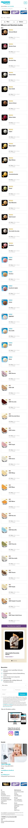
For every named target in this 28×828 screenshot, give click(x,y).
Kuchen (15, 793)
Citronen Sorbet (12, 74)
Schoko (10, 302)
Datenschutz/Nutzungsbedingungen (8, 821)
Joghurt (10, 131)
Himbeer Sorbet (12, 117)
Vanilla (10, 345)
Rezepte (15, 807)
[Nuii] (6, 12)
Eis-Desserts (3, 794)
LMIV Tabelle (16, 806)
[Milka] (15, 12)
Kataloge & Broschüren (18, 804)
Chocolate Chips (12, 60)
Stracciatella (11, 330)
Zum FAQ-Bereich (5, 774)
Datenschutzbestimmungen (7, 706)
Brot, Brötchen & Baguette (6, 799)
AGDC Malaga (12, 473)
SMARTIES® (11, 316)
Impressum (3, 818)
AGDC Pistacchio (12, 544)
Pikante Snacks (4, 803)
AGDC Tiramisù (12, 572)
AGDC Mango (12, 487)
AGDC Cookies (12, 430)
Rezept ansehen (9, 656)
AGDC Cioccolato (12, 401)
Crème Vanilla (12, 88)
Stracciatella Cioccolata (14, 231)
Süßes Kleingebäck (18, 795)
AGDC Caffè (11, 387)
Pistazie (10, 188)
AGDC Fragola (12, 444)
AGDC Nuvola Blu (13, 529)
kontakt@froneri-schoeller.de (8, 704)
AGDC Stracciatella (13, 558)
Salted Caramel (12, 217)
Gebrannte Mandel (13, 32)
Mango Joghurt (12, 145)
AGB (2, 819)
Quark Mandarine (12, 202)
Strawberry (11, 245)
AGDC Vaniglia (12, 586)
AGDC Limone (12, 458)
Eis (4, 17)
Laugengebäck (4, 800)
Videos (15, 808)
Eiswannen (3, 793)
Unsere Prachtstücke (18, 800)
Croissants (16, 794)
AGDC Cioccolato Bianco (14, 416)
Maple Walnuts (12, 160)
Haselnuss (11, 273)
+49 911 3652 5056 (10, 6)
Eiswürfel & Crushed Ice (5, 795)
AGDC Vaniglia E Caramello (15, 601)
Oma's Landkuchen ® (18, 799)
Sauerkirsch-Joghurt (13, 288)
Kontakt (2, 822)
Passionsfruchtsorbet (13, 174)
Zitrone (10, 359)
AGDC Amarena (12, 373)
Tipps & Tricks (16, 810)
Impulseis (3, 791)
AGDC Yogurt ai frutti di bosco (15, 615)
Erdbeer (10, 259)
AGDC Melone (12, 501)
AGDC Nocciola (12, 515)
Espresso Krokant (12, 103)
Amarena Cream (12, 46)
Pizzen (2, 802)
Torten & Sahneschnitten (19, 791)
